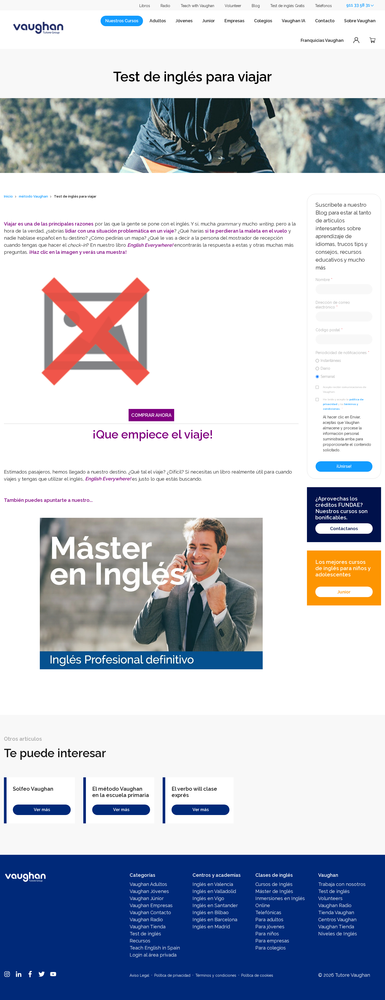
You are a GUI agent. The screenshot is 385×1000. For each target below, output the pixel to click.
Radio (165, 6)
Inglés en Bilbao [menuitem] (210, 912)
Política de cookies (257, 975)
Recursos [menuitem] (140, 940)
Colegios (263, 20)
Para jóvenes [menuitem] (269, 926)
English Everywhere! (108, 479)
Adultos (158, 20)
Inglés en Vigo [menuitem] (208, 898)
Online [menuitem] (262, 905)
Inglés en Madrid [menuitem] (211, 926)
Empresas (234, 20)
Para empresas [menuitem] (272, 940)
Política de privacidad (172, 975)
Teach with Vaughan (197, 6)
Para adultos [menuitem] (269, 919)
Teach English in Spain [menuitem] (155, 948)
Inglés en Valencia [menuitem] (212, 884)
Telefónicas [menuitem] (268, 912)
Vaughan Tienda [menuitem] (148, 926)
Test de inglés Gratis (287, 6)
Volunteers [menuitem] (330, 898)
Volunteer (233, 6)
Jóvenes (183, 20)
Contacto (324, 20)
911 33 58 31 (358, 5)
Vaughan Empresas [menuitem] (151, 905)
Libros (144, 6)
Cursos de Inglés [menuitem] (274, 884)
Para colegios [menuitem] (270, 948)
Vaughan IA (293, 20)
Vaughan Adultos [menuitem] (148, 884)
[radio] (344, 360)
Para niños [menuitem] (267, 933)
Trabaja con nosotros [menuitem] (342, 884)
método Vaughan (33, 196)
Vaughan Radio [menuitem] (146, 919)
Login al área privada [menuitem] (153, 955)
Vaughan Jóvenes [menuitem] (149, 891)
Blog (256, 6)
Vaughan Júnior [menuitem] (147, 898)
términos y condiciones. (340, 406)
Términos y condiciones (215, 975)
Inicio (8, 196)
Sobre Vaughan (360, 20)
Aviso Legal (139, 975)
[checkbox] (344, 368)
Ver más (42, 809)
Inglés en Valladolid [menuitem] (214, 891)
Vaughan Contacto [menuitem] (150, 912)
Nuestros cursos (121, 20)
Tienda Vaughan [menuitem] (336, 912)
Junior (208, 20)
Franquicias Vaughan (322, 40)
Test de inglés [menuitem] (145, 933)
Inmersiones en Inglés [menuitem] (280, 898)
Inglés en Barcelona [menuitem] (214, 919)
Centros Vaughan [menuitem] (337, 919)
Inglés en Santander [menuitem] (215, 905)
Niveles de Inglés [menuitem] (337, 933)
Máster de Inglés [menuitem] (274, 891)
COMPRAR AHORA (151, 415)
